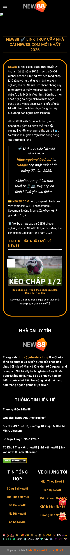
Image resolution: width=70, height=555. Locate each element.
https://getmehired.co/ (33, 357)
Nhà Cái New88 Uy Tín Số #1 (45, 550)
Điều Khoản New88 (52, 498)
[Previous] (7, 284)
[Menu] (5, 6)
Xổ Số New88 (17, 522)
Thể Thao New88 (17, 497)
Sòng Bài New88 (17, 488)
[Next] (63, 284)
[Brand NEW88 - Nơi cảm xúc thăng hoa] (35, 6)
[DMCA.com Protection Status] (15, 460)
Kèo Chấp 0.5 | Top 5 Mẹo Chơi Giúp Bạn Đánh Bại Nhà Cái (35, 291)
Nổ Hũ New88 (17, 513)
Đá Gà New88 (17, 505)
